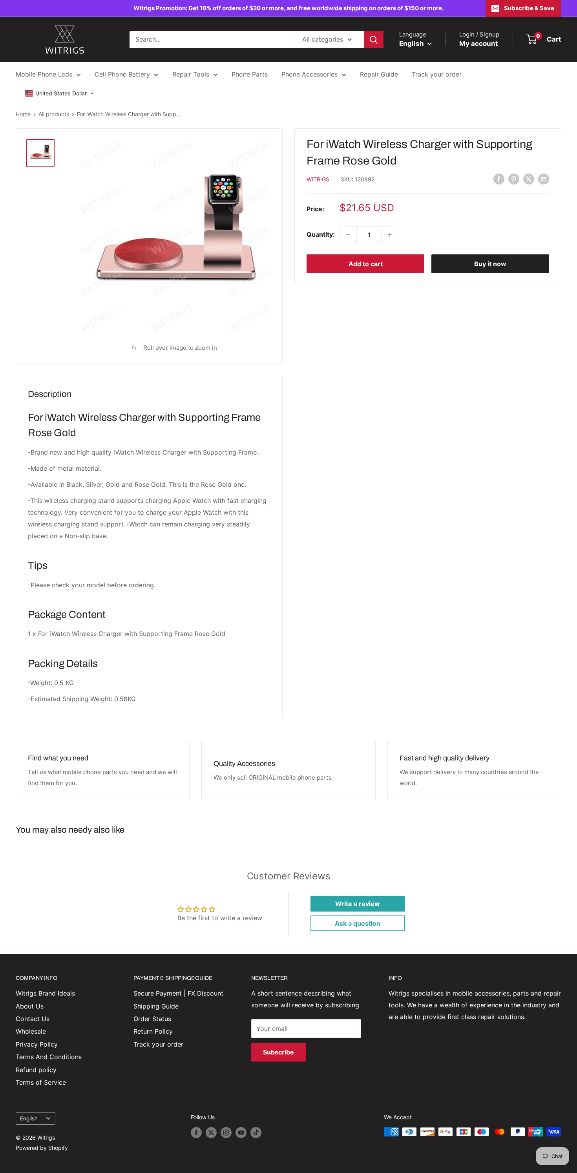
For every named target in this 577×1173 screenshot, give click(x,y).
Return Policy (153, 1031)
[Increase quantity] (390, 235)
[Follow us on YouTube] (241, 1132)
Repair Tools (190, 74)
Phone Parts (250, 74)
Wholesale (31, 1031)
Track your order (437, 74)
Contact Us (32, 1019)
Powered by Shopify (42, 1147)
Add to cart (366, 264)
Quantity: (321, 234)
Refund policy (36, 1070)
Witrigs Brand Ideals (45, 993)
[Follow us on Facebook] (196, 1132)
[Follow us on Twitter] (211, 1132)
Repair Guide (379, 74)
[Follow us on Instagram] (226, 1132)
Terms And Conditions (49, 1057)
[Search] (373, 39)
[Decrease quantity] (348, 235)
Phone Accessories (309, 74)
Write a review (357, 904)
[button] (60, 93)
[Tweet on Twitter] (528, 179)
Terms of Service (41, 1082)
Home (23, 114)
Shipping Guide (156, 1006)
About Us (30, 1006)
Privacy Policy (37, 1044)
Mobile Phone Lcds (44, 74)
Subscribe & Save (529, 8)
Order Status (152, 1019)
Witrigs (318, 179)
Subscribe (278, 1052)
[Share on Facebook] (498, 179)
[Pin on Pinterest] (513, 179)
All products (53, 114)
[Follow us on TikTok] (255, 1132)
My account (478, 44)
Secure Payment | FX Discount (178, 993)
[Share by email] (543, 179)
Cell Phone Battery (122, 74)
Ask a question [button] (357, 923)
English (29, 1118)
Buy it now (490, 264)
